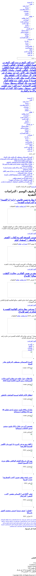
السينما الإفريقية (29, 526)
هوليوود (34, 519)
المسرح (34, 524)
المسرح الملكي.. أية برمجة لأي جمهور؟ (20, 180)
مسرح (27, 13)
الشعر (12, 524)
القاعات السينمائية (18, 524)
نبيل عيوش (24, 519)
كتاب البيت (25, 23)
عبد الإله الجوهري (23, 521)
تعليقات (30, 348)
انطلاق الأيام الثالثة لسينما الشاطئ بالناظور (19, 162)
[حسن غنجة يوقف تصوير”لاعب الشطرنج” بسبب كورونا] (27, 473)
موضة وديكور (24, 32)
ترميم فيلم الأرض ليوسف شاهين (22, 178)
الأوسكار (24, 526)
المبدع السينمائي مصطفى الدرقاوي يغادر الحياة (18, 157)
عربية (27, 43)
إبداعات (26, 27)
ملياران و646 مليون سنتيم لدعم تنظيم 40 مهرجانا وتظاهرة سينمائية (17, 411)
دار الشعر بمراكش (9, 521)
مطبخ (27, 35)
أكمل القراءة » (31, 233)
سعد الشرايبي (16, 521)
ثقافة (30, 16)
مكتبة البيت (28, 46)
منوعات (30, 39)
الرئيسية (29, 2)
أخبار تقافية (25, 18)
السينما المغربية (8, 524)
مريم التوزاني (33, 521)
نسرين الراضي (29, 519)
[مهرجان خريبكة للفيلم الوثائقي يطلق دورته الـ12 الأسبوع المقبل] (27, 456)
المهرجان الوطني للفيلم (21, 522)
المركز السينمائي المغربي (27, 524)
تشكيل (27, 14)
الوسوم (30, 349)
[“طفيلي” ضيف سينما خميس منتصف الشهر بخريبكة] (27, 506)
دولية (27, 44)
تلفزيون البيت (28, 51)
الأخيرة (30, 344)
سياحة (27, 34)
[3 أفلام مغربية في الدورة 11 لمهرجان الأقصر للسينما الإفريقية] (27, 439)
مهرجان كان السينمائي (16, 519)
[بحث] (35, 58)
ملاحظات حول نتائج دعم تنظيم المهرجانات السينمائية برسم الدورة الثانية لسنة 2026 (16, 380)
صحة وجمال (25, 30)
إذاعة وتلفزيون (24, 9)
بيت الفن (28, 522)
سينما (27, 7)
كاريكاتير (29, 53)
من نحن (30, 55)
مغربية (27, 41)
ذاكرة (27, 25)
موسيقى (26, 11)
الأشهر (30, 346)
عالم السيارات (24, 37)
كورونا (29, 521)
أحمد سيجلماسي (13, 526)
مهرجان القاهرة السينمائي (6, 519)
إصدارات (26, 20)
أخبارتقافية (22, 206)
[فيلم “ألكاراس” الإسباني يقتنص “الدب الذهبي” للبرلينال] (27, 489)
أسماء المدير (19, 526)
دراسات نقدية (24, 21)
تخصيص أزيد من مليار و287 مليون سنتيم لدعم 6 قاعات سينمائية (17, 427)
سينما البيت (28, 48)
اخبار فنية (26, 6)
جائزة (31, 522)
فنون (30, 4)
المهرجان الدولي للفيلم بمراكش (9, 522)
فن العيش (29, 28)
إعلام (30, 50)
